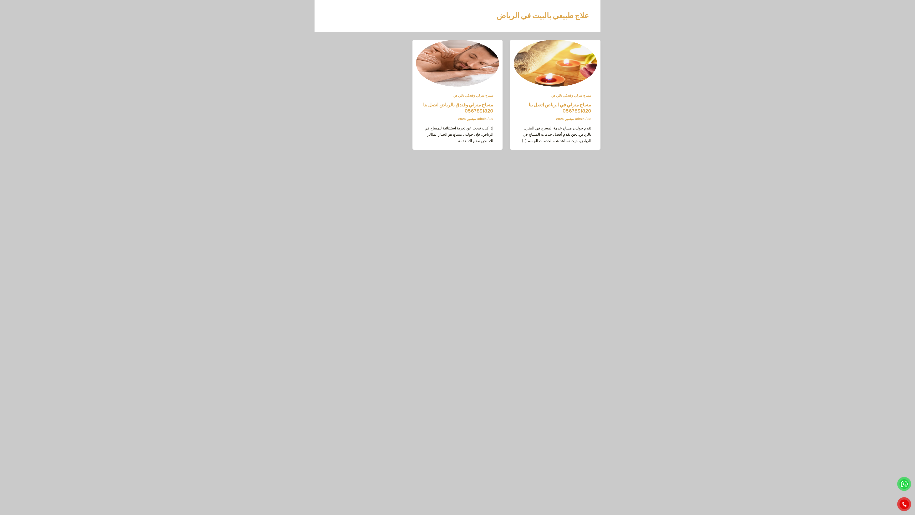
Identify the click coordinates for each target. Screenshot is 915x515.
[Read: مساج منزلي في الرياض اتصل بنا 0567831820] (555, 63)
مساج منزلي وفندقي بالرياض (571, 95)
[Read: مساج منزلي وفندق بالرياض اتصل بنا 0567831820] (457, 63)
